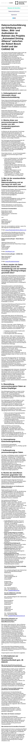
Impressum (14, 14)
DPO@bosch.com (10, 251)
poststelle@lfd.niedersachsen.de (16, 615)
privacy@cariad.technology (12, 261)
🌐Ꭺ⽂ (14, 18)
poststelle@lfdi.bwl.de (13, 590)
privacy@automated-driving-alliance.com (15, 230)
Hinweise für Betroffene (14, 8)
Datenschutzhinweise (14, 11)
